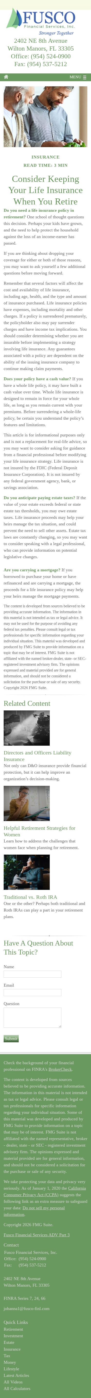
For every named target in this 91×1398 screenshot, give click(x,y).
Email (9, 985)
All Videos (13, 1382)
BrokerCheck (60, 1069)
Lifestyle (11, 1368)
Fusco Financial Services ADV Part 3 (37, 1234)
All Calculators (17, 1388)
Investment (13, 1335)
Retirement (13, 1329)
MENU (75, 77)
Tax (7, 1355)
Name (9, 966)
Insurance (12, 1349)
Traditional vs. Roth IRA (30, 897)
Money (10, 1362)
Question (11, 1003)
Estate (9, 1342)
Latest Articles (16, 1375)
